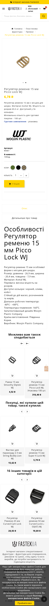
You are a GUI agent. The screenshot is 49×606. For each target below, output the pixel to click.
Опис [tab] (24, 208)
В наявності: (10, 154)
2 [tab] (26, 82)
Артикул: (8, 148)
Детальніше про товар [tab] (24, 218)
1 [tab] (23, 82)
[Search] (43, 16)
